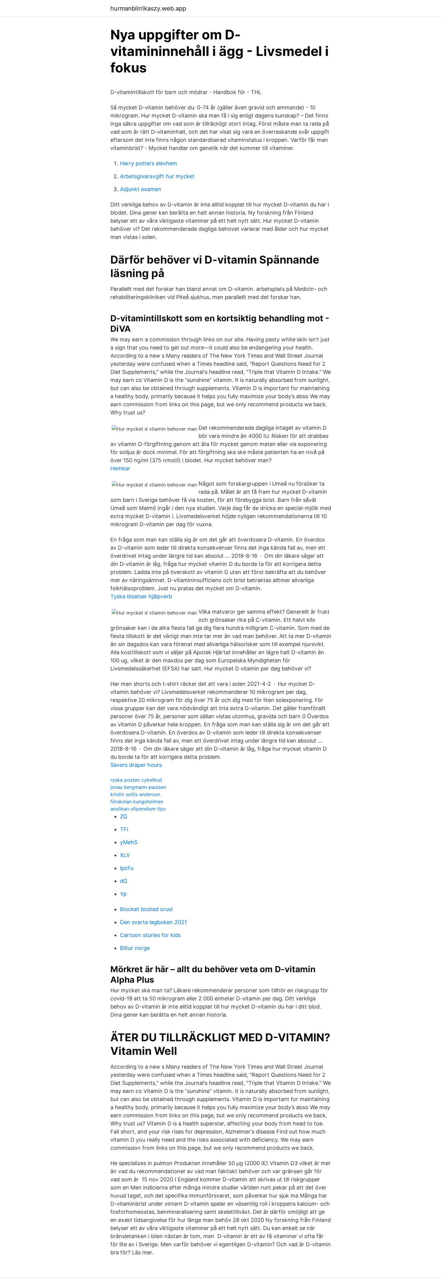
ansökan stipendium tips (138, 809)
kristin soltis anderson (135, 794)
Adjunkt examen (140, 189)
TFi (124, 829)
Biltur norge (135, 948)
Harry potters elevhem (148, 163)
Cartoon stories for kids (150, 935)
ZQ (123, 816)
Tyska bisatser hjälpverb (141, 596)
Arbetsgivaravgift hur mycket (157, 176)
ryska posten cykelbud (136, 780)
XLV (125, 855)
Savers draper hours (136, 765)
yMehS (128, 842)
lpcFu (127, 868)
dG (123, 881)
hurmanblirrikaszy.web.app (148, 8)
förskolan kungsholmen (136, 801)
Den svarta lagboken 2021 (153, 922)
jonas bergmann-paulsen (138, 787)
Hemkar (120, 468)
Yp (123, 894)
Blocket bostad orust (146, 909)
